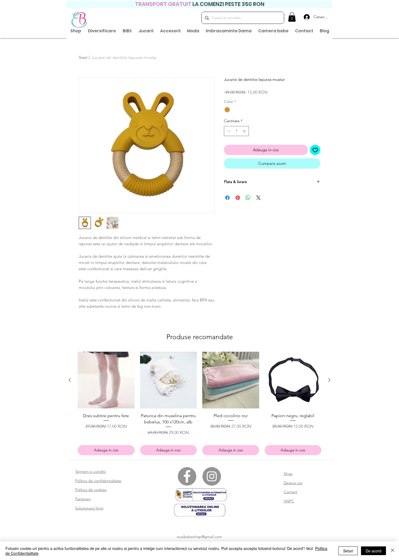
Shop (288, 473)
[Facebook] (187, 476)
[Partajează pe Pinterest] (238, 197)
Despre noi (293, 482)
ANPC (289, 501)
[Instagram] (211, 476)
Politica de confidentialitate (98, 480)
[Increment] (244, 131)
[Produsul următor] (329, 380)
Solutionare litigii (89, 508)
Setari (348, 550)
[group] (199, 403)
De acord (373, 550)
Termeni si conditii (90, 471)
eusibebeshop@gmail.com (199, 536)
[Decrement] (228, 131)
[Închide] (392, 551)
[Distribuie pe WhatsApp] (248, 197)
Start (83, 57)
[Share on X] (258, 197)
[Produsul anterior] (69, 380)
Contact (290, 491)
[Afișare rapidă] (106, 380)
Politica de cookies (91, 489)
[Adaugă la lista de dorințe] (315, 150)
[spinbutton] (236, 131)
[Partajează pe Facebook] (227, 197)
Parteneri (83, 498)
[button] (292, 17)
